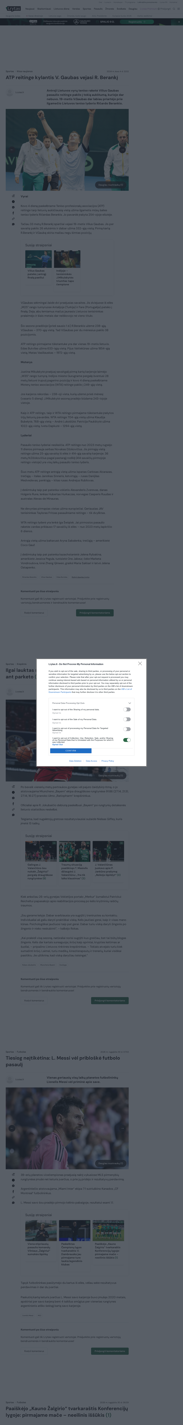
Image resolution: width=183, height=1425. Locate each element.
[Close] (141, 664)
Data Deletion (75, 761)
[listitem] (91, 703)
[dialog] (91, 712)
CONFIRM (71, 751)
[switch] (127, 709)
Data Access (91, 761)
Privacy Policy (108, 761)
